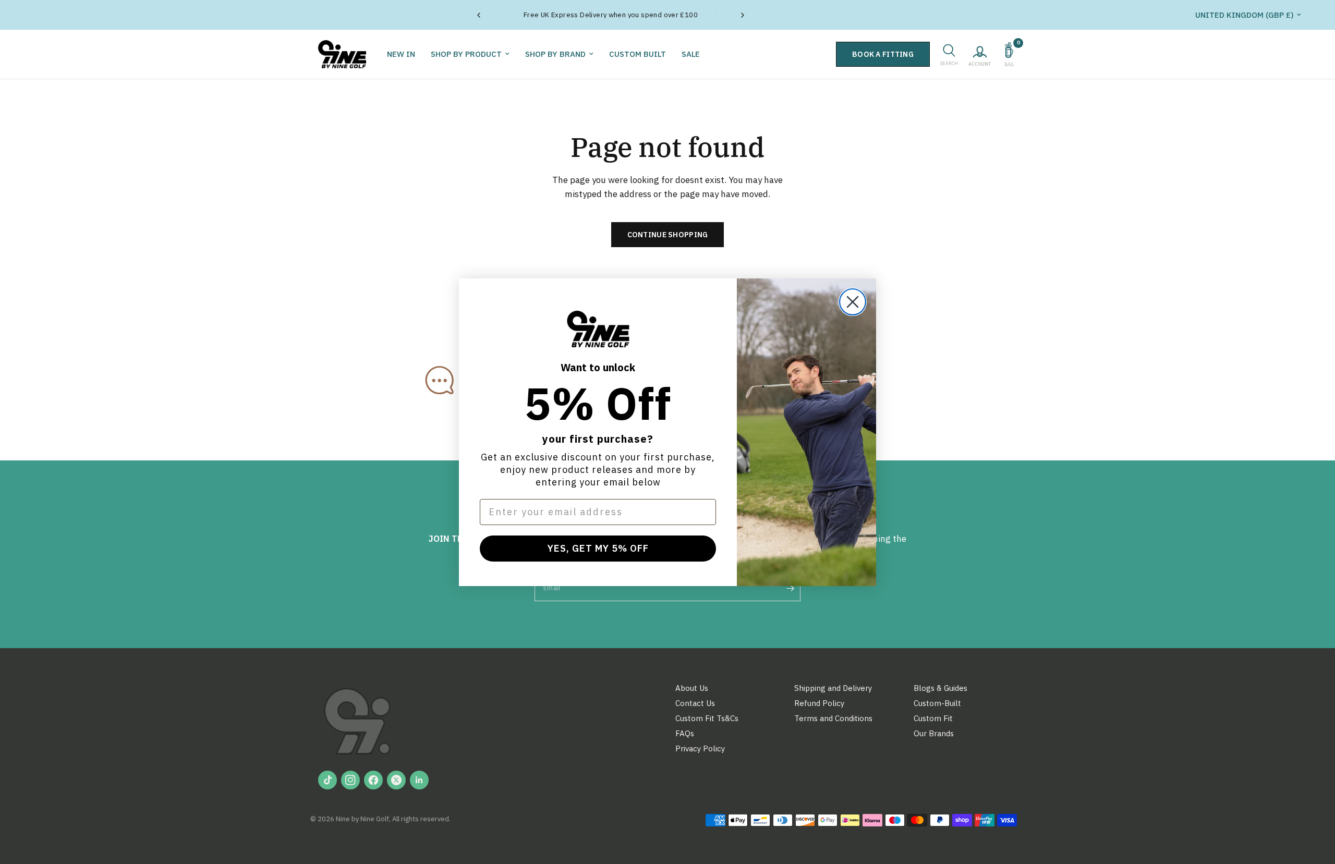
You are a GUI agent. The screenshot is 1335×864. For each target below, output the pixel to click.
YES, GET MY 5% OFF (598, 548)
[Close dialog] (853, 302)
